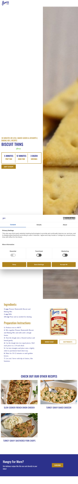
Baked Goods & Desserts (27, 138)
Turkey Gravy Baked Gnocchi (58, 407)
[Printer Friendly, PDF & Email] (18, 149)
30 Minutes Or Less (8, 138)
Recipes (14, 140)
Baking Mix (5, 140)
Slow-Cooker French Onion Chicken (19, 407)
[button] (76, 3)
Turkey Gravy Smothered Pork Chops (19, 440)
